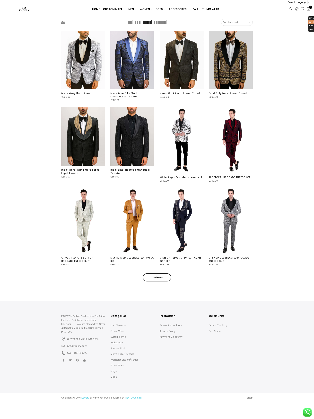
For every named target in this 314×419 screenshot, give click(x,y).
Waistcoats (117, 342)
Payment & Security (171, 336)
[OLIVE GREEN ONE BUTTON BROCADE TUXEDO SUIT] (83, 221)
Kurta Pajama (118, 336)
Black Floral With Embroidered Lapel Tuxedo (80, 171)
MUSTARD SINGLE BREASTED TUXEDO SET (132, 259)
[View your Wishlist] (303, 9)
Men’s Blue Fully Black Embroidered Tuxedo (124, 95)
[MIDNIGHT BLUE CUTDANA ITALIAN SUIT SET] (182, 221)
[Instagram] (77, 360)
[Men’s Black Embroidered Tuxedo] (182, 60)
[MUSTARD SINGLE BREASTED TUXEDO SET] (132, 221)
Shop (250, 397)
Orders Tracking (218, 325)
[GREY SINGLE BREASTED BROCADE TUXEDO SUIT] (231, 221)
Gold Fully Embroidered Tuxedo (228, 93)
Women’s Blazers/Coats (124, 359)
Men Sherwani (118, 325)
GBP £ (311, 21)
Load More (157, 277)
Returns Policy (167, 331)
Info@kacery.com (77, 346)
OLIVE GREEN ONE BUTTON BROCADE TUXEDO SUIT (77, 259)
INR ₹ (310, 25)
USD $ (311, 17)
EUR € (311, 29)
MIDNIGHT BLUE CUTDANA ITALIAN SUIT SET (180, 259)
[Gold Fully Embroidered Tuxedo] (231, 60)
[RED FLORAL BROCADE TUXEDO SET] (231, 140)
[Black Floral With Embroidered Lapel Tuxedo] (83, 136)
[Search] (291, 9)
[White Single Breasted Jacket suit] (182, 140)
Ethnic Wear (117, 331)
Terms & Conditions (171, 325)
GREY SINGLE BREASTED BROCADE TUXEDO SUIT (229, 259)
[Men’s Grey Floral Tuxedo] (83, 60)
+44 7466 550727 (77, 353)
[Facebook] (64, 360)
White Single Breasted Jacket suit (181, 177)
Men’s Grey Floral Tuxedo (77, 93)
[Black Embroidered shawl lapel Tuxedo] (132, 136)
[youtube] (85, 360)
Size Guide (215, 331)
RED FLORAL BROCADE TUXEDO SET (230, 177)
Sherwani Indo (118, 348)
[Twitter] (70, 360)
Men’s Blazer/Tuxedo (122, 354)
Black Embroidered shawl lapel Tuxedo (130, 171)
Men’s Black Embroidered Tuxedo (180, 93)
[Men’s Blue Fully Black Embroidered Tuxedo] (132, 60)
